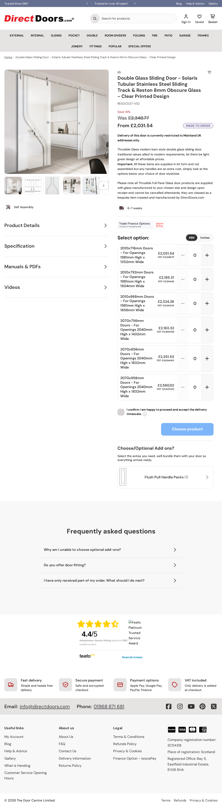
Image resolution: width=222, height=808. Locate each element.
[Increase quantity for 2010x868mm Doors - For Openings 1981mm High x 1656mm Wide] (207, 303)
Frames (203, 35)
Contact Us (67, 751)
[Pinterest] (202, 706)
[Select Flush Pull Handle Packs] (206, 477)
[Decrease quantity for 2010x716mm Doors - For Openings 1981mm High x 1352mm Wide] (183, 255)
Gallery (213, 3)
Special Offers (139, 46)
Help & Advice (195, 3)
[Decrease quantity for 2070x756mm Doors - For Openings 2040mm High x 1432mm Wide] (183, 330)
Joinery (77, 46)
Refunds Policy (125, 744)
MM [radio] (191, 238)
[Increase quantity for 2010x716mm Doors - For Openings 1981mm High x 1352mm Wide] (207, 255)
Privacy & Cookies (127, 751)
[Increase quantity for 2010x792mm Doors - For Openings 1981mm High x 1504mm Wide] (207, 279)
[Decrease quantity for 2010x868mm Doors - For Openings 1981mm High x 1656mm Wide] (183, 303)
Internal (37, 35)
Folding (139, 35)
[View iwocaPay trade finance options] (165, 225)
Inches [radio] (205, 238)
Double (92, 35)
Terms (166, 800)
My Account (13, 736)
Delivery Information (75, 758)
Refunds (180, 800)
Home (8, 57)
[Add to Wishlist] (209, 72)
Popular (115, 46)
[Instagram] (180, 706)
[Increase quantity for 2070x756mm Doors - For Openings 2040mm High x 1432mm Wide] (207, 330)
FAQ (62, 744)
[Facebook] (169, 706)
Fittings (96, 46)
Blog (179, 3)
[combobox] (138, 18)
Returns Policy (70, 765)
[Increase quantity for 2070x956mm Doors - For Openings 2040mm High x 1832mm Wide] (207, 387)
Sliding (56, 35)
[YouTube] (191, 706)
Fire (155, 35)
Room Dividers (115, 35)
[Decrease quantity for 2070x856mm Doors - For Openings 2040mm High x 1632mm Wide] (183, 359)
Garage (185, 35)
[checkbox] (121, 412)
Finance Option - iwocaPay (134, 758)
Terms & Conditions (128, 736)
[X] (214, 706)
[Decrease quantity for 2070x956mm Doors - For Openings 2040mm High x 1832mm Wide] (183, 387)
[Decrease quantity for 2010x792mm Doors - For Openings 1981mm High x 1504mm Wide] (183, 279)
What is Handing (17, 765)
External (17, 35)
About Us (66, 736)
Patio (168, 35)
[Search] (95, 18)
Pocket (74, 35)
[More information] (144, 414)
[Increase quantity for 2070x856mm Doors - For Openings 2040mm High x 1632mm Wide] (207, 359)
